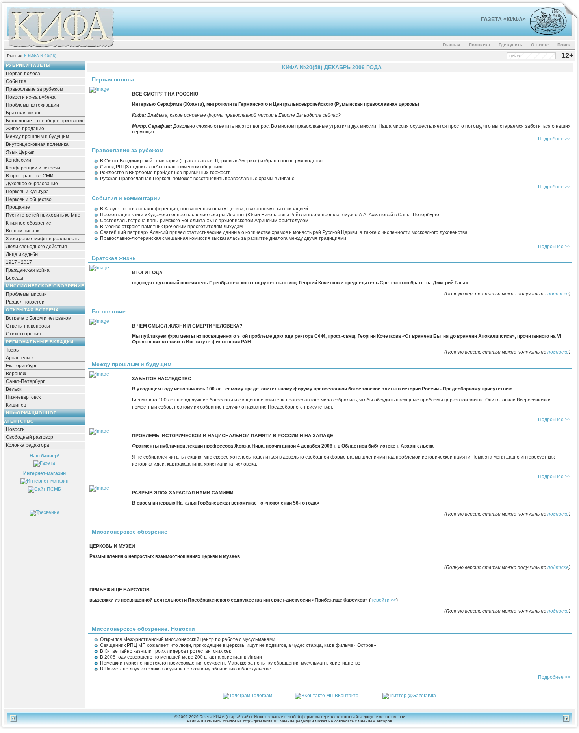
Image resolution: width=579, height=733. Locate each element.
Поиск (564, 44)
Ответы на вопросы (28, 326)
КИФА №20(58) (42, 55)
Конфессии (18, 160)
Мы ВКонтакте (342, 695)
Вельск (13, 389)
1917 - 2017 (19, 262)
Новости (15, 429)
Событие (16, 81)
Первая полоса (23, 73)
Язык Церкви (20, 152)
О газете (540, 44)
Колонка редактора (27, 445)
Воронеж (16, 373)
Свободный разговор (29, 437)
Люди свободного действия (36, 246)
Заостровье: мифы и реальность (42, 238)
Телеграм (261, 695)
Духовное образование (32, 183)
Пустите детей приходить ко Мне (43, 215)
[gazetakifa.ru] (60, 48)
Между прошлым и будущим (37, 136)
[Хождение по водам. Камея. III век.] (545, 33)
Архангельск (19, 358)
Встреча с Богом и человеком (38, 318)
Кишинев (16, 405)
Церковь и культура (27, 191)
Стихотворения (23, 334)
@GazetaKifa (422, 695)
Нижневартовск (23, 397)
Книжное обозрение (28, 223)
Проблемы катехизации (32, 105)
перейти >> (383, 600)
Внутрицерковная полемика (37, 144)
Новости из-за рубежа (31, 97)
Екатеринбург (21, 365)
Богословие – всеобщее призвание (45, 120)
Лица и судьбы (22, 254)
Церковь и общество (29, 199)
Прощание (18, 207)
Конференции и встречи (33, 168)
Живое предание (25, 128)
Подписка (479, 44)
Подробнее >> (554, 139)
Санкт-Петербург (25, 381)
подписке (558, 294)
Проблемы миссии (26, 294)
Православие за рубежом (34, 89)
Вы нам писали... (24, 231)
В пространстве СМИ (30, 176)
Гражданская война (28, 270)
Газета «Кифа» (503, 19)
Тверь (12, 350)
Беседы (14, 278)
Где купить (510, 44)
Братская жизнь (23, 113)
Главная (451, 44)
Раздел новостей (25, 302)
